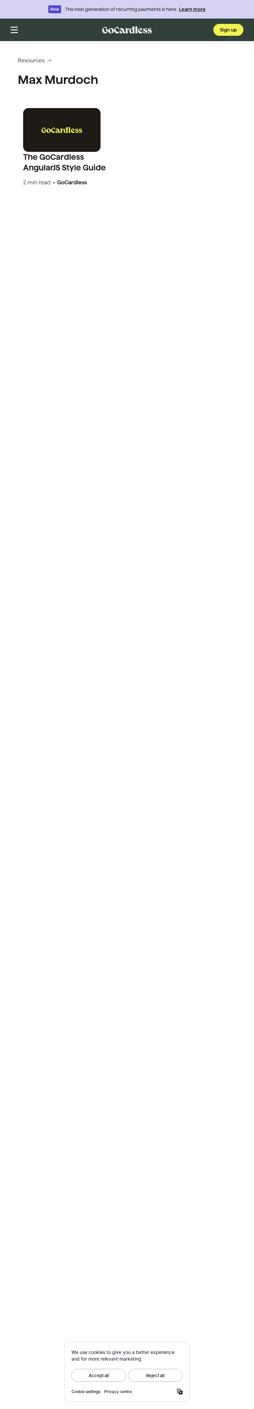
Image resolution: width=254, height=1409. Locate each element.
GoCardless (72, 182)
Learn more (192, 9)
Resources (31, 60)
